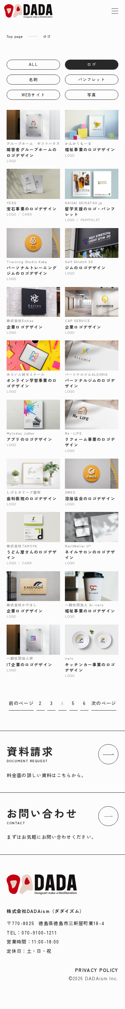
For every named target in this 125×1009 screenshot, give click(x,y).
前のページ (21, 702)
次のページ (103, 702)
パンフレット (92, 79)
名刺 (33, 79)
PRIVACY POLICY (96, 969)
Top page (15, 36)
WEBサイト (33, 94)
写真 (91, 94)
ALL (33, 64)
